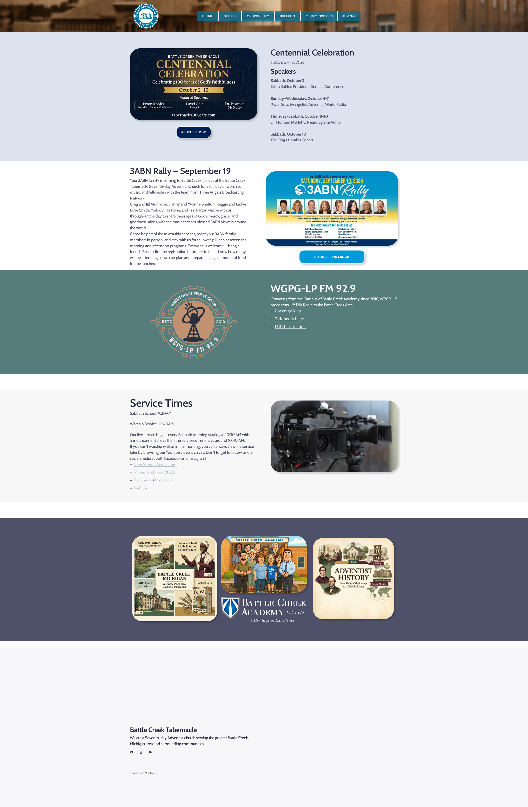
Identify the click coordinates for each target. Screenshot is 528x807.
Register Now (193, 132)
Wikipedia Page (289, 318)
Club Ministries (319, 16)
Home (207, 16)
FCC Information (290, 326)
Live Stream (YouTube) (155, 464)
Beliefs (230, 16)
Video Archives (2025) (154, 472)
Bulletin (287, 16)
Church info (258, 16)
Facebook (143, 480)
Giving (349, 16)
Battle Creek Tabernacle (163, 730)
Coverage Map (288, 311)
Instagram (164, 480)
